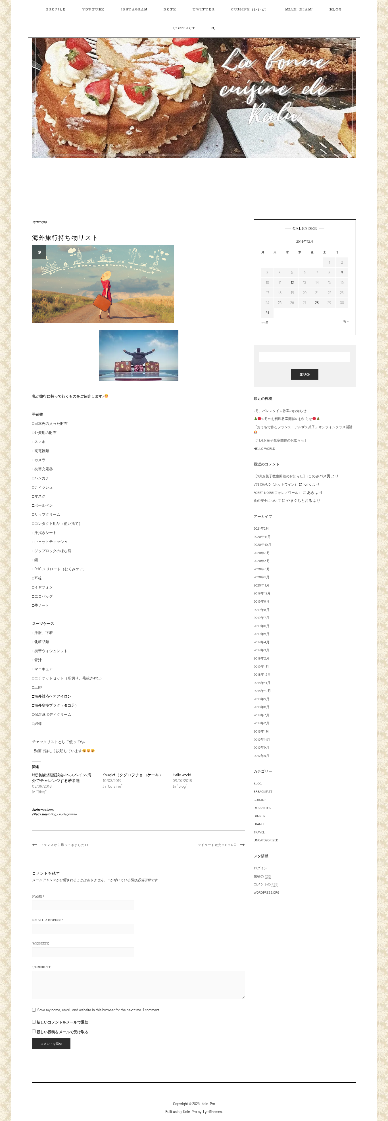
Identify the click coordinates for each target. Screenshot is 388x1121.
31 (267, 312)
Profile (56, 9)
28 (317, 302)
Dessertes (262, 807)
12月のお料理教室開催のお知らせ (286, 418)
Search (304, 374)
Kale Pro (208, 1103)
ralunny (48, 809)
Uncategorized (67, 814)
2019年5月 (262, 633)
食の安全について (267, 500)
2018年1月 (261, 731)
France (259, 823)
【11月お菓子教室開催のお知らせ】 (281, 440)
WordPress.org (266, 892)
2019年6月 (262, 625)
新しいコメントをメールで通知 (62, 1022)
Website (40, 943)
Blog (335, 9)
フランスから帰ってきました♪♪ (64, 845)
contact (184, 28)
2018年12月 (262, 674)
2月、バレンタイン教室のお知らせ (280, 410)
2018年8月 (262, 706)
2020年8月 (262, 552)
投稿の (262, 876)
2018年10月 (262, 690)
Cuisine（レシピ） (250, 9)
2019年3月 (261, 650)
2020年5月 (262, 569)
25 (279, 302)
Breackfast (263, 791)
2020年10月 (262, 544)
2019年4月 (262, 642)
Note (170, 9)
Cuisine (260, 799)
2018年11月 (262, 682)
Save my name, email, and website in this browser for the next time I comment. (98, 1010)
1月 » (346, 321)
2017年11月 (262, 739)
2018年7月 (261, 715)
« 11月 (264, 323)
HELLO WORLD (264, 448)
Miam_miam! (299, 9)
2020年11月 (262, 536)
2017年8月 (261, 755)
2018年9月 (262, 698)
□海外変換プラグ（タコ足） (55, 705)
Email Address (47, 920)
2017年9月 (261, 747)
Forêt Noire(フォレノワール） (278, 492)
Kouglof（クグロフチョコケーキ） (133, 774)
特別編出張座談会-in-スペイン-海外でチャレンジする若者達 (61, 777)
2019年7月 (261, 617)
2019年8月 (262, 609)
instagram (134, 9)
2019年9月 (262, 601)
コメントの (266, 884)
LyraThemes (212, 1111)
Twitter (204, 9)
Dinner (259, 816)
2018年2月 (261, 723)
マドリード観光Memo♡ (217, 845)
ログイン (260, 868)
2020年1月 (261, 585)
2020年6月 (262, 560)
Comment (41, 967)
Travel (259, 832)
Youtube (93, 9)
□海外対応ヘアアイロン (51, 696)
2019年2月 (261, 658)
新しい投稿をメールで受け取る (62, 1031)
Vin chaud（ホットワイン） (276, 484)
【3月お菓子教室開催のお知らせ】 (280, 476)
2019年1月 (261, 666)
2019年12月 (262, 593)
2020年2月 (262, 577)
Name (38, 897)
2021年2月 (261, 528)
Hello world (182, 774)
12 (292, 282)
